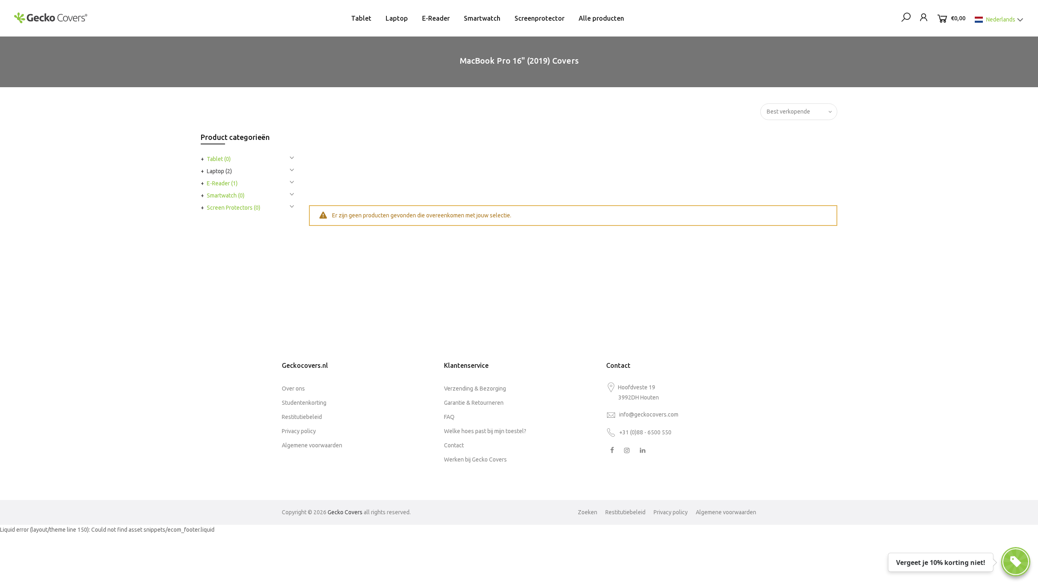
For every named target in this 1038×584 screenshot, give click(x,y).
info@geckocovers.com (648, 414)
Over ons (293, 388)
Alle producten (601, 18)
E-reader (222, 183)
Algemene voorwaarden (312, 445)
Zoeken (587, 512)
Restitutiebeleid (302, 417)
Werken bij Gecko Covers (475, 459)
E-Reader (436, 18)
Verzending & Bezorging (475, 388)
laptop (219, 171)
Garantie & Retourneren (474, 402)
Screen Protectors (233, 207)
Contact (454, 445)
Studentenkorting (304, 402)
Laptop (397, 18)
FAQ (449, 417)
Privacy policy (299, 431)
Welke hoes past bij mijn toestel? (485, 431)
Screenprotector (539, 18)
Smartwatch (482, 18)
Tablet (361, 18)
